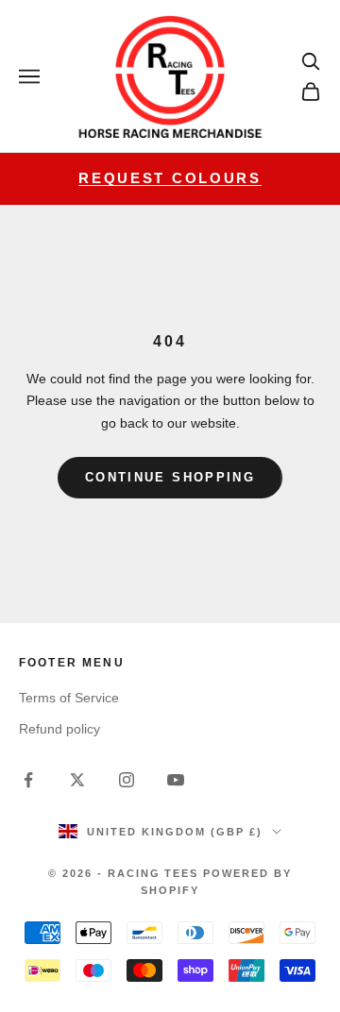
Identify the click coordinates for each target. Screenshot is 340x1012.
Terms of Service (69, 697)
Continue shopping (170, 477)
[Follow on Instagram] (126, 779)
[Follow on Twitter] (77, 779)
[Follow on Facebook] (28, 779)
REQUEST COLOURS (170, 178)
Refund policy (59, 728)
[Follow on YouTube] (175, 779)
